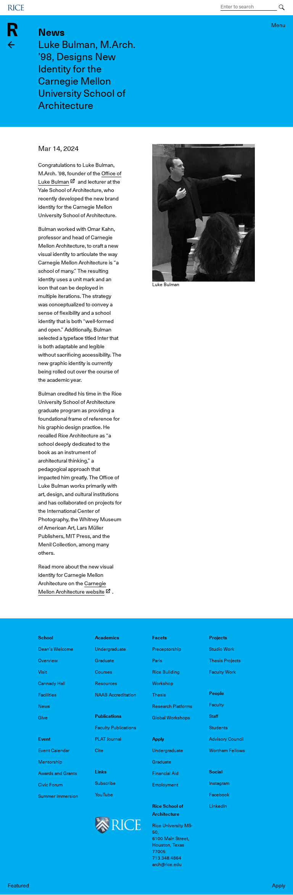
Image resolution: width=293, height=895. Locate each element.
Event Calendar (53, 751)
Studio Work (221, 649)
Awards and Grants (57, 773)
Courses (103, 672)
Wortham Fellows (227, 751)
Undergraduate (110, 649)
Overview (48, 661)
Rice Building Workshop (166, 678)
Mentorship (50, 762)
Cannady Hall (51, 683)
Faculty (216, 705)
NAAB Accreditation (115, 695)
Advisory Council (226, 739)
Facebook (219, 795)
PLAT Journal (108, 739)
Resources (106, 683)
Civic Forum (50, 785)
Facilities (47, 695)
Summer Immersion (58, 796)
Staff (213, 716)
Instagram (219, 783)
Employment (165, 785)
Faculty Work (222, 672)
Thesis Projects (225, 661)
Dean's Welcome (55, 649)
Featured (18, 885)
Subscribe (105, 783)
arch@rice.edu (167, 864)
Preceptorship (166, 649)
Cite (99, 751)
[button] (203, 212)
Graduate (104, 661)
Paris (157, 661)
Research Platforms (172, 706)
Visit (42, 672)
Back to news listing (11, 44)
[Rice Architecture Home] (13, 29)
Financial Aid (165, 773)
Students (218, 728)
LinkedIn (218, 806)
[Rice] (118, 825)
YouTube (104, 795)
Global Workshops (171, 718)
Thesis (159, 695)
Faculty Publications (115, 728)
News (44, 706)
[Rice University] (16, 7)
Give (43, 718)
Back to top (11, 468)
